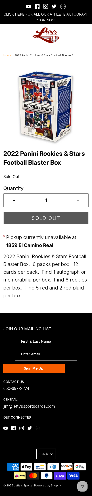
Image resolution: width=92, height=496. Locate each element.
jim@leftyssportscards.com (29, 406)
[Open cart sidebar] (86, 35)
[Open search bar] (73, 35)
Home (7, 55)
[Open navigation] (6, 35)
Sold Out (46, 218)
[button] (46, 106)
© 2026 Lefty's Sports (17, 485)
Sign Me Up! (34, 368)
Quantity (13, 188)
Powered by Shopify (47, 485)
